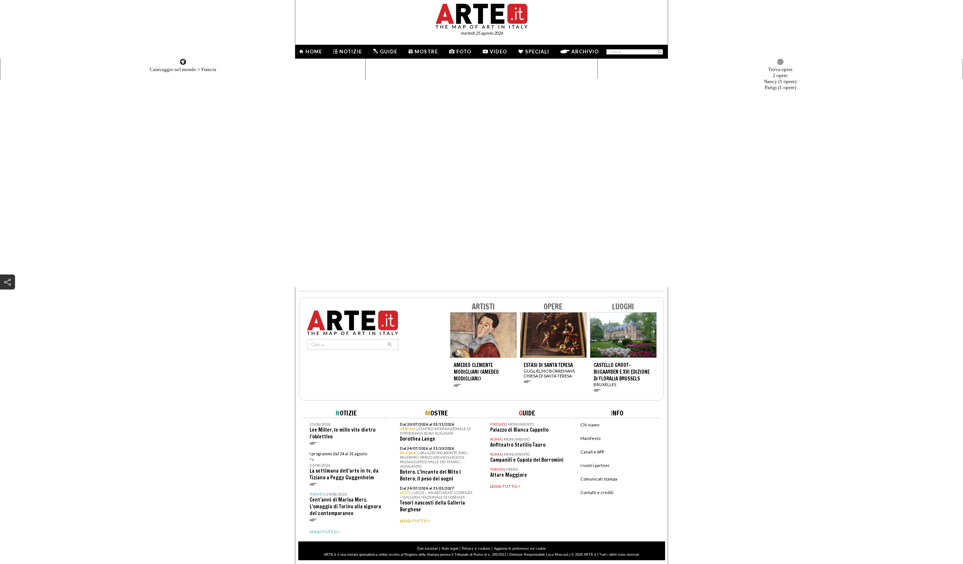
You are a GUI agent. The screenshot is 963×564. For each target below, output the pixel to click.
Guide (388, 52)
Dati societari (427, 548)
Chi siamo (589, 424)
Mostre (426, 52)
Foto (463, 52)
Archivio (585, 52)
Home (313, 52)
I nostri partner (595, 465)
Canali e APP (592, 451)
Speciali (537, 52)
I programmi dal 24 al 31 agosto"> (344, 466)
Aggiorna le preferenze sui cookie (520, 548)
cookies (484, 548)
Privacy (468, 548)
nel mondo (173, 69)
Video (498, 52)
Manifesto (590, 438)
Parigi (780, 87)
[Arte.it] (481, 15)
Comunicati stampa (598, 478)
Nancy (780, 81)
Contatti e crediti (597, 492)
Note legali (450, 548)
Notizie (350, 52)
